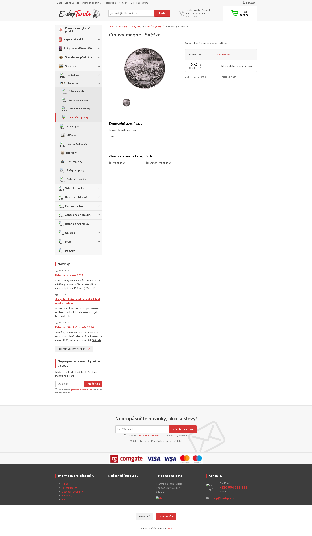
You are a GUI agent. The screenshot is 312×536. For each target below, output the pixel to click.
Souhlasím (166, 516)
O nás (59, 2)
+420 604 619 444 (197, 13)
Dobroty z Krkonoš (76, 197)
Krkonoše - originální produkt (77, 30)
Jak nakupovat (72, 2)
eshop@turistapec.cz (222, 498)
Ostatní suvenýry (76, 179)
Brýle (68, 241)
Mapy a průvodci (73, 39)
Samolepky (73, 126)
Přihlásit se (93, 384)
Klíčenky (71, 135)
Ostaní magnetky (78, 117)
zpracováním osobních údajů (82, 390)
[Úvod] (80, 13)
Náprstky (71, 152)
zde (170, 527)
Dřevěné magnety (78, 99)
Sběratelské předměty (78, 57)
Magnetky (72, 83)
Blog (64, 499)
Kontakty (123, 2)
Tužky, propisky (75, 170)
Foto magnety (76, 91)
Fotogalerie (110, 2)
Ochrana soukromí (139, 2)
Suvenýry (70, 66)
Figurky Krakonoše (77, 144)
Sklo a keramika (74, 188)
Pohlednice (73, 75)
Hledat (162, 13)
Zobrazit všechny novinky (72, 348)
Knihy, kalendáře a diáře (78, 48)
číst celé (90, 288)
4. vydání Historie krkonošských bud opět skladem (77, 301)
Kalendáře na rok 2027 (69, 275)
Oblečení (70, 233)
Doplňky (70, 250)
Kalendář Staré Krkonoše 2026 (74, 327)
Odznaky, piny (74, 161)
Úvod (111, 26)
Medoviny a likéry (75, 206)
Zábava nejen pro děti (78, 215)
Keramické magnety (79, 108)
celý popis (224, 43)
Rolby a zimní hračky (77, 224)
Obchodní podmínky (91, 2)
